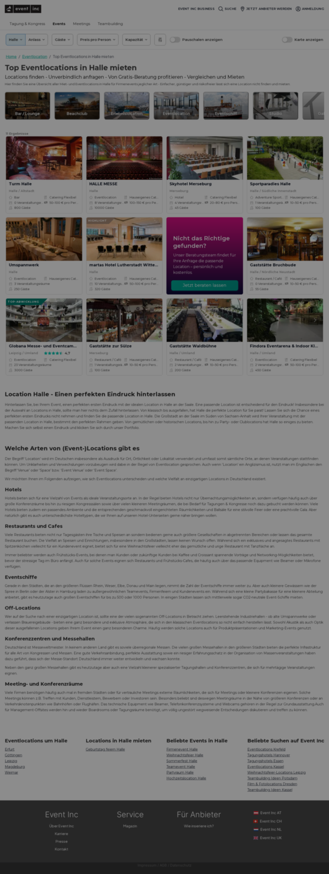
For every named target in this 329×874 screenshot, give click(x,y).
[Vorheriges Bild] (14, 158)
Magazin (130, 825)
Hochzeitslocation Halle (186, 778)
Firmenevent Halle (182, 749)
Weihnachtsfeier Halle (184, 755)
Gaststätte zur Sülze (110, 346)
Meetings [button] (81, 23)
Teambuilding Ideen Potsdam (272, 778)
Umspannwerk (24, 265)
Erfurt (9, 749)
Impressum (147, 865)
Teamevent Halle (180, 767)
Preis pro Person (95, 39)
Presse (62, 841)
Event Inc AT (271, 812)
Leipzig (11, 761)
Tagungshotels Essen (265, 761)
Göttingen (13, 755)
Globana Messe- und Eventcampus (45, 346)
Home (11, 56)
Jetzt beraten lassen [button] (204, 285)
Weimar (11, 772)
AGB (163, 865)
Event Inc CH (271, 821)
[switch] (175, 40)
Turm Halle (20, 184)
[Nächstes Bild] (74, 158)
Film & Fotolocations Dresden (272, 784)
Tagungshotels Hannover (268, 755)
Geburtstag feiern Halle (105, 749)
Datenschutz (180, 865)
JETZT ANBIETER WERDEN (269, 9)
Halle (13, 39)
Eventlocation (34, 56)
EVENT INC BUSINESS (196, 9)
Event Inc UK (271, 838)
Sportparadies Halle (270, 184)
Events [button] (59, 23)
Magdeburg (15, 767)
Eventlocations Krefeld (266, 749)
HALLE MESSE (103, 184)
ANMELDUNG (313, 9)
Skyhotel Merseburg (191, 184)
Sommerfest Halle (181, 761)
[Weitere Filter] (160, 39)
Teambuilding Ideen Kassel (269, 790)
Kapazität (134, 39)
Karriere (61, 833)
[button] (196, 40)
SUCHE (230, 9)
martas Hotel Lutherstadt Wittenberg (128, 265)
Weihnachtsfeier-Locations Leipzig (276, 772)
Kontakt (61, 849)
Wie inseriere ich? (199, 825)
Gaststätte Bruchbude (273, 265)
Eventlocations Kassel (265, 767)
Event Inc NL (271, 829)
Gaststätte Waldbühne (193, 346)
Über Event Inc (61, 825)
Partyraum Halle (180, 772)
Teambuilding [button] (110, 23)
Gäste (60, 39)
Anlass (34, 39)
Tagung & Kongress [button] (27, 23)
